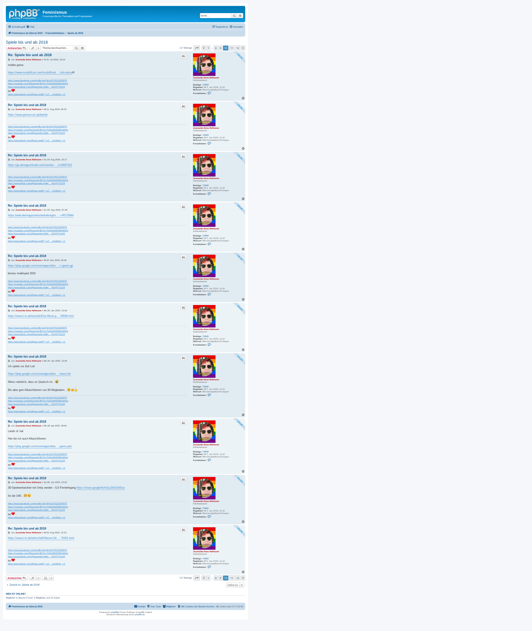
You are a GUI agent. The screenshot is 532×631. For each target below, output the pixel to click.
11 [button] (231, 48)
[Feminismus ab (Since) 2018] (25, 13)
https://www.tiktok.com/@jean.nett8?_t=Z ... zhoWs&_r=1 (36, 94)
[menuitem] (30, 26)
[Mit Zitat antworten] (183, 55)
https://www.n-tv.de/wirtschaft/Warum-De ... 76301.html (41, 538)
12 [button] (237, 48)
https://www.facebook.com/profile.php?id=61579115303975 (37, 80)
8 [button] (216, 48)
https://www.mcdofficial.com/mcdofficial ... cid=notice (40, 72)
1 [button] (208, 48)
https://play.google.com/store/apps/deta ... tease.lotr (39, 373)
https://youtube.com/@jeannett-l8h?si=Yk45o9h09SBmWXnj (38, 83)
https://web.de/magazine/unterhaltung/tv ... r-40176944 (41, 215)
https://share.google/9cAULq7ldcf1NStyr (100, 487)
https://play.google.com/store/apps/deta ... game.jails (40, 446)
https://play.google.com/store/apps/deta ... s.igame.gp (40, 265)
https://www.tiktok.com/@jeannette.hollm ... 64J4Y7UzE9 (36, 87)
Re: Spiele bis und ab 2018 (30, 55)
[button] (197, 48)
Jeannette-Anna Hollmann (206, 78)
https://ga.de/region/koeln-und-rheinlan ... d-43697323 (40, 165)
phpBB (114, 612)
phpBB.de (140, 614)
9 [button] (220, 48)
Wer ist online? (16, 594)
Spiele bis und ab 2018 (27, 42)
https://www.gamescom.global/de (28, 114)
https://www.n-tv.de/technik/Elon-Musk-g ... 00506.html (41, 315)
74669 (205, 85)
